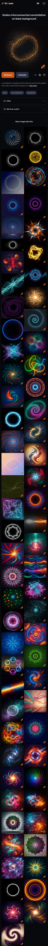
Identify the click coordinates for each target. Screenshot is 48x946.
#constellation (17, 93)
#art (5, 93)
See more (33, 86)
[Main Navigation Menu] (44, 3)
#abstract (31, 93)
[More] (35, 75)
